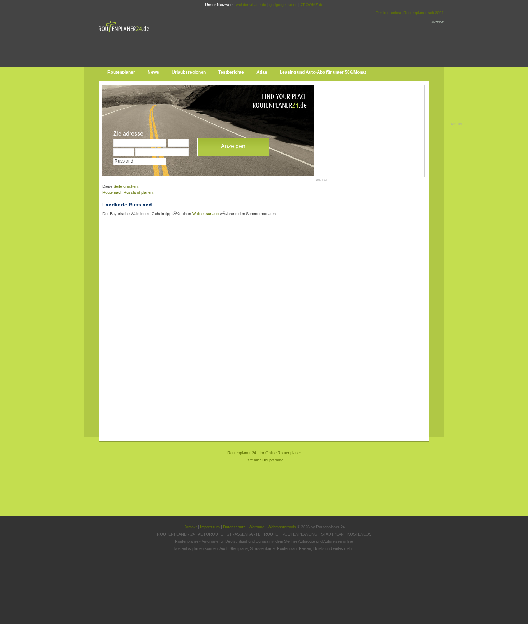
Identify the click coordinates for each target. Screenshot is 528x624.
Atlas (261, 72)
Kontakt (190, 527)
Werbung (256, 527)
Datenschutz (234, 527)
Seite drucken (126, 186)
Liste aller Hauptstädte (264, 460)
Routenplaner (121, 72)
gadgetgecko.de (283, 5)
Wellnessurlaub (205, 213)
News (153, 72)
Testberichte (231, 72)
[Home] (126, 34)
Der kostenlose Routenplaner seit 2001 (410, 12)
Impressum (210, 527)
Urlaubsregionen (189, 72)
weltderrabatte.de (251, 5)
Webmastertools (282, 527)
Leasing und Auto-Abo (323, 72)
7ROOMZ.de (312, 5)
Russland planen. (128, 192)
